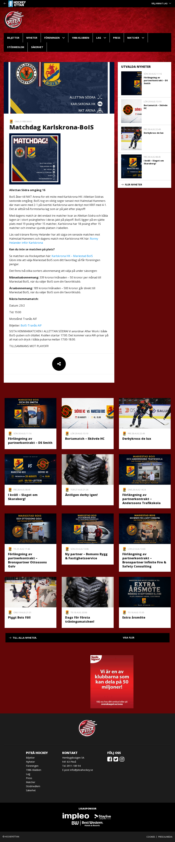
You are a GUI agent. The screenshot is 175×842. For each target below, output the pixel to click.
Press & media (165, 836)
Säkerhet (37, 47)
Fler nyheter (133, 184)
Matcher (133, 37)
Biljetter (13, 37)
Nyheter (31, 37)
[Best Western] (87, 822)
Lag (98, 37)
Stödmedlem (15, 47)
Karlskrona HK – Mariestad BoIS (72, 256)
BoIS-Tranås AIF (31, 325)
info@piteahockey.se (81, 769)
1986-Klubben (80, 37)
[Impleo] (76, 816)
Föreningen (52, 37)
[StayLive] (102, 816)
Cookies (150, 836)
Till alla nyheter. (25, 637)
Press (116, 37)
